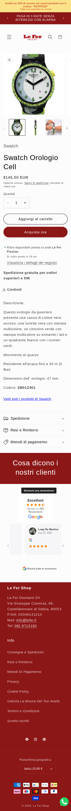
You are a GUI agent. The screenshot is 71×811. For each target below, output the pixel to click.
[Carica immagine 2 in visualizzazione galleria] (35, 127)
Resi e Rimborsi (19, 662)
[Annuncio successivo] (64, 18)
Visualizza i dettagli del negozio (32, 263)
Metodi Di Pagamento (24, 672)
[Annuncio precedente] (7, 18)
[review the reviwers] (28, 540)
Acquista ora (35, 232)
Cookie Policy (18, 691)
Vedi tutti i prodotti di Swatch (27, 399)
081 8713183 (25, 626)
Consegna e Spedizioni (25, 652)
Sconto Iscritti (18, 721)
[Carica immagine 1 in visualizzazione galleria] (17, 127)
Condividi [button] (14, 289)
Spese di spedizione (36, 183)
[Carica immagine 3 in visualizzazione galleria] (54, 127)
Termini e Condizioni (23, 711)
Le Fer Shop (41, 805)
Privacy (13, 681)
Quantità (9, 193)
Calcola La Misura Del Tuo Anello (33, 701)
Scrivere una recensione (39, 490)
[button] (9, 37)
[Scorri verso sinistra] (4, 128)
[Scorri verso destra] (67, 128)
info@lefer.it (26, 620)
